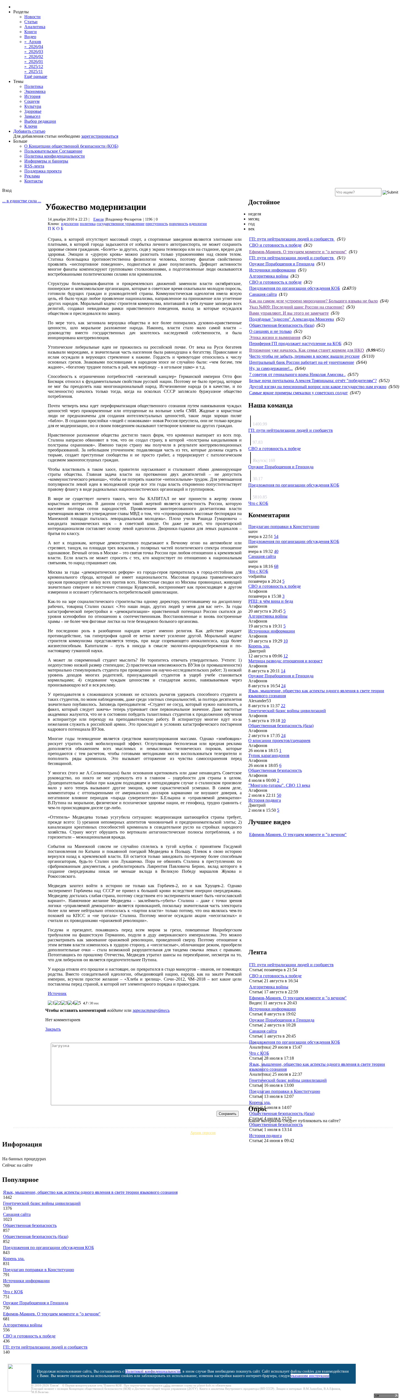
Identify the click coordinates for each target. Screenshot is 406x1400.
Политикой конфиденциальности (152, 1371)
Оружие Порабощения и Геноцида (281, 264)
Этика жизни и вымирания (274, 337)
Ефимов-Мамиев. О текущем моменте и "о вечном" (298, 251)
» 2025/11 (33, 71)
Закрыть (53, 1029)
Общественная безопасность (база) (281, 325)
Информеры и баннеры (46, 161)
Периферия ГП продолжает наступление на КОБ (295, 343)
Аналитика (34, 26)
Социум (31, 101)
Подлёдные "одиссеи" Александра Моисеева (291, 319)
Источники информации (272, 270)
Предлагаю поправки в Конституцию (283, 526)
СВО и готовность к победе (275, 245)
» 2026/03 (33, 51)
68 (276, 566)
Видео (30, 36)
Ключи (30, 126)
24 (283, 685)
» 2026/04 (33, 46)
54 (276, 536)
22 (283, 705)
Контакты (33, 181)
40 (276, 551)
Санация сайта (263, 294)
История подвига (264, 800)
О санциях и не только (270, 331)
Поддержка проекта (43, 171)
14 (283, 670)
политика (88, 224)
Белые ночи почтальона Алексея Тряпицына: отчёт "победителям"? (313, 380)
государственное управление (120, 224)
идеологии (70, 224)
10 (285, 641)
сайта (166, 1385)
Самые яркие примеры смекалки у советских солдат (298, 392)
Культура (32, 106)
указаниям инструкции (310, 1376)
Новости (32, 16)
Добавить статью (29, 131)
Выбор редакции (40, 121)
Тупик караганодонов (268, 755)
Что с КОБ (258, 503)
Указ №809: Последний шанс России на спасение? (296, 307)
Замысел (32, 116)
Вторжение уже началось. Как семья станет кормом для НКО (306, 350)
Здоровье (32, 111)
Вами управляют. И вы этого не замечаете (289, 313)
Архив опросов (203, 1133)
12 (285, 656)
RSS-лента (34, 166)
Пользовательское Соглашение (53, 151)
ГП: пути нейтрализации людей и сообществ (292, 239)
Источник (57, 993)
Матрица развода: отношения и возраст (285, 661)
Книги (30, 31)
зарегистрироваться (99, 136)
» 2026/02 (33, 56)
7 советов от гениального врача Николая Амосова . (297, 374)
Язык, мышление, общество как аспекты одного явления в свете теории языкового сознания (90, 1192)
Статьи (31, 21)
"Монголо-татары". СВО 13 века (279, 785)
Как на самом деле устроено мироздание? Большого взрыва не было (313, 301)
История (32, 96)
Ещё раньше (35, 76)
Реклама (32, 176)
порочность (178, 224)
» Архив (32, 41)
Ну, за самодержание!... (271, 368)
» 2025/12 (33, 66)
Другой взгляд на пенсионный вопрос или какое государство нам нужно (317, 386)
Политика (33, 86)
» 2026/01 (33, 61)
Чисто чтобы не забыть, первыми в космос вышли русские (304, 356)
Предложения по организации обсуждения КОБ (294, 288)
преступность (157, 224)
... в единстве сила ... (21, 200)
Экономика (35, 91)
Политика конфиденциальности (54, 156)
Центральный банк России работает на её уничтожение (301, 362)
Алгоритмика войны (268, 276)
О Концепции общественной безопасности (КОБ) (71, 146)
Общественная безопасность (275, 770)
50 (279, 795)
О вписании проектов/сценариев (279, 740)
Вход (7, 190)
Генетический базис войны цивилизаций (287, 710)
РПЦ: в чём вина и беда (270, 601)
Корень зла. (259, 646)
